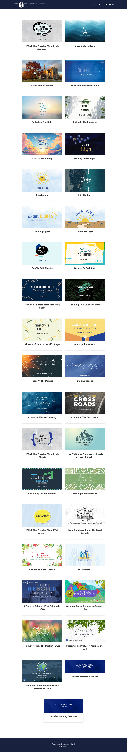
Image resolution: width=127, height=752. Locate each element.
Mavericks (66, 746)
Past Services (109, 4)
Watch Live (95, 4)
